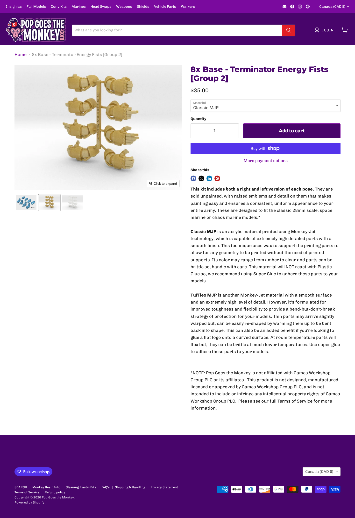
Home (20, 54)
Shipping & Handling (130, 487)
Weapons (124, 7)
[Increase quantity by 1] (232, 130)
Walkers (188, 7)
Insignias (14, 7)
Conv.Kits (59, 7)
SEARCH (20, 487)
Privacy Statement (164, 487)
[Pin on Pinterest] (217, 178)
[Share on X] (201, 178)
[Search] (288, 30)
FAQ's (105, 487)
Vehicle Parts (165, 7)
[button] (325, 30)
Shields (143, 7)
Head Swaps (101, 7)
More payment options (266, 160)
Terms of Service (26, 492)
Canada (332, 6)
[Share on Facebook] (193, 178)
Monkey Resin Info (46, 487)
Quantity (198, 119)
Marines (78, 7)
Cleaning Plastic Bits (81, 487)
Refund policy (55, 492)
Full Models (36, 7)
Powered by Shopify (29, 502)
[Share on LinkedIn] (209, 178)
